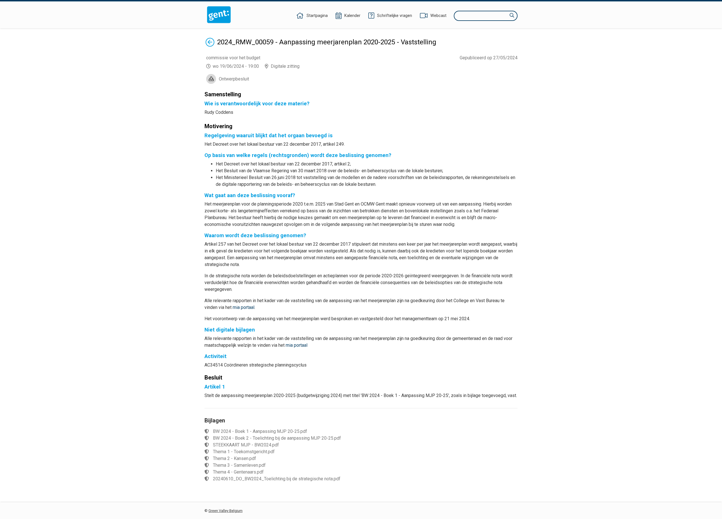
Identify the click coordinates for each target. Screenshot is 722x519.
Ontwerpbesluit (234, 79)
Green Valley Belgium (225, 511)
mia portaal (243, 307)
